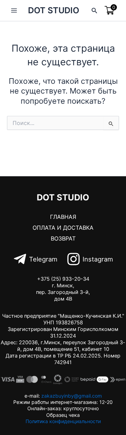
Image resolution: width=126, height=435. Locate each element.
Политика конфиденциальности (63, 421)
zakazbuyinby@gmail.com (71, 396)
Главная (63, 216)
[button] (94, 10)
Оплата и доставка (63, 227)
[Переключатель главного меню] (14, 10)
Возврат (63, 238)
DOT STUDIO (53, 10)
